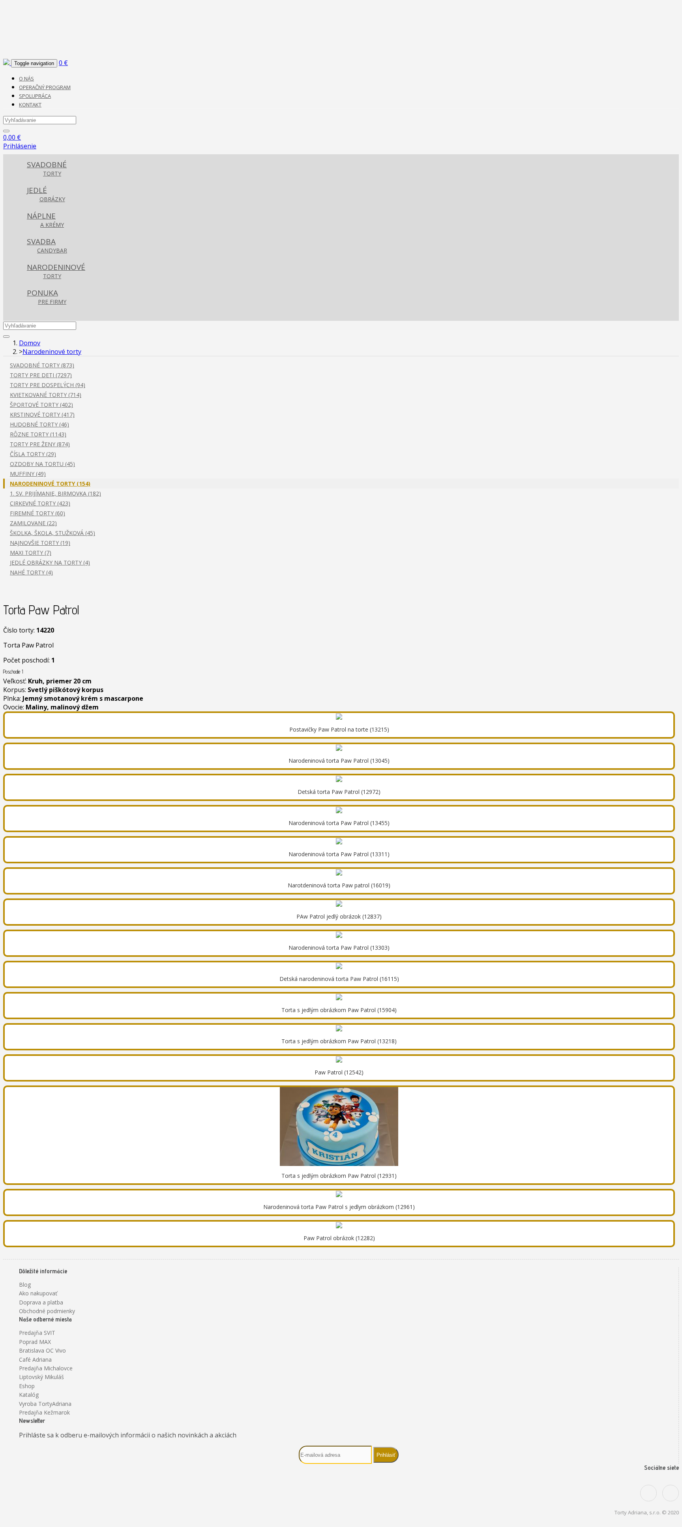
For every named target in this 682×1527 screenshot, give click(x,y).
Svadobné (47, 168)
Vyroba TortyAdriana (45, 1403)
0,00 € (12, 137)
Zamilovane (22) (33, 523)
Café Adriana (35, 1359)
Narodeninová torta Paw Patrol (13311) (339, 854)
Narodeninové (56, 271)
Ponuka (46, 296)
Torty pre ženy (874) (40, 444)
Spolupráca (35, 95)
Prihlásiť (386, 1455)
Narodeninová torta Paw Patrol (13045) (339, 760)
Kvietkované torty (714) (45, 395)
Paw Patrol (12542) (339, 1072)
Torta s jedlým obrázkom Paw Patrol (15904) (339, 1010)
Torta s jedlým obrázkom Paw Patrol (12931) (339, 1175)
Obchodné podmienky (47, 1311)
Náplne (45, 219)
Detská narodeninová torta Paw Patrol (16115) (339, 978)
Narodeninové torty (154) (50, 483)
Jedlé (46, 194)
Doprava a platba (41, 1302)
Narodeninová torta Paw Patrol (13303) (339, 947)
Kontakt (30, 104)
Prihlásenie (19, 146)
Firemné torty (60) (37, 513)
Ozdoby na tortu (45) (42, 464)
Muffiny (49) (28, 473)
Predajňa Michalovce (46, 1368)
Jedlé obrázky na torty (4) (50, 562)
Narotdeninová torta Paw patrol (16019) (339, 885)
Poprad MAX (35, 1341)
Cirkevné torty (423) (40, 503)
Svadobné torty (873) (42, 365)
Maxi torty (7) (30, 552)
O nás (26, 78)
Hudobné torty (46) (39, 424)
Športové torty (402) (41, 404)
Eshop (27, 1386)
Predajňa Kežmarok (44, 1412)
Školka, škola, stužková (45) (52, 533)
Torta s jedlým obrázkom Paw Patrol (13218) (339, 1041)
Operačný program (45, 87)
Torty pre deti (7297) (41, 375)
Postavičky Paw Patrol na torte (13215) (339, 729)
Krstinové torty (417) (42, 414)
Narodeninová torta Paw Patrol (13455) (339, 823)
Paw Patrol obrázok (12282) (339, 1238)
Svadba (47, 245)
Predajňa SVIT (37, 1332)
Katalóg (29, 1394)
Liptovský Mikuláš (41, 1377)
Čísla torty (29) (33, 454)
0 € (63, 62)
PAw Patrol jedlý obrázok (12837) (339, 916)
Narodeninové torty (51, 351)
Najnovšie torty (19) (40, 542)
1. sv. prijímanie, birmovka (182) (55, 493)
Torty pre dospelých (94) (47, 385)
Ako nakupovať (38, 1293)
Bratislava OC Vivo (42, 1350)
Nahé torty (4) (31, 572)
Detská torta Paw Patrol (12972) (339, 791)
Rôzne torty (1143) (38, 434)
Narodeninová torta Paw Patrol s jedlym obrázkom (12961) (339, 1207)
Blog (25, 1284)
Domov (29, 343)
